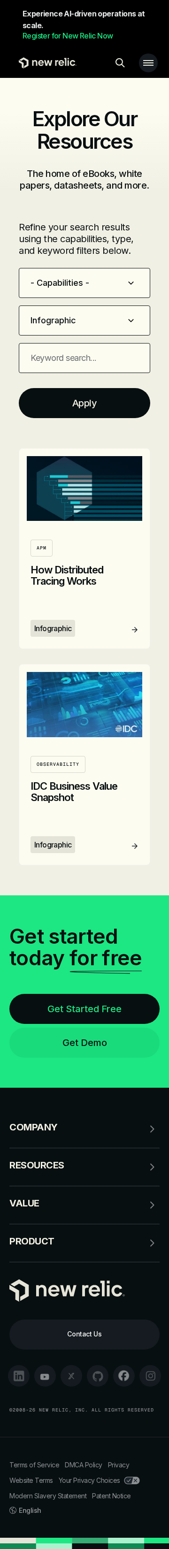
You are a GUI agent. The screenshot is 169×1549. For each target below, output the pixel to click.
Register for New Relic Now (68, 35)
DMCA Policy (83, 1465)
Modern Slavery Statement (47, 1496)
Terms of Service (34, 1465)
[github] (97, 1376)
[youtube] (45, 1376)
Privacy (119, 1465)
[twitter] (71, 1376)
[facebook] (124, 1376)
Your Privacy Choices (89, 1480)
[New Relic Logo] (45, 62)
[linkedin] (19, 1376)
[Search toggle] (120, 62)
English (30, 1510)
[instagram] (150, 1376)
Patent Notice (111, 1496)
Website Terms (31, 1480)
